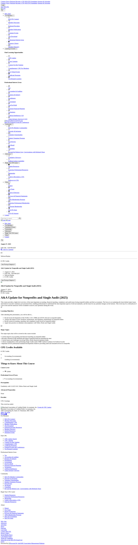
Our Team (11, 189)
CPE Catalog (12, 58)
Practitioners (12, 98)
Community (8, 124)
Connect (3, 1)
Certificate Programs (14, 75)
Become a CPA (20, 1)
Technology (11, 112)
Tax (9, 88)
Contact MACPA (6, 531)
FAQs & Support (13, 213)
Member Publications (14, 29)
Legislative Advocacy (14, 157)
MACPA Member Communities (17, 128)
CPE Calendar (9, 440)
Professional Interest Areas (16, 40)
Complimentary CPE (11, 422)
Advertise (3, 525)
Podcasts (12, 1)
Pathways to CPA (13, 180)
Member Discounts (14, 22)
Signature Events (13, 33)
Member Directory (13, 47)
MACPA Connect (13, 19)
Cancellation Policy (6, 536)
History (10, 186)
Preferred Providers (14, 26)
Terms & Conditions (7, 538)
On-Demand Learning (14, 79)
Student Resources (13, 166)
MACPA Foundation (31, 1)
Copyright (4, 530)
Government (12, 102)
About (7, 182)
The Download (12, 36)
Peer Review (12, 141)
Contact (7, 215)
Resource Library (13, 43)
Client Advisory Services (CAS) (17, 119)
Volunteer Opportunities (15, 135)
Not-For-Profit (12, 105)
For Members (9, 15)
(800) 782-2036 (5, 412)
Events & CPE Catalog (44, 407)
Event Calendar (12, 61)
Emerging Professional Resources (18, 170)
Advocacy (8, 154)
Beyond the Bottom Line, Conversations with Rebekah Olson (26, 152)
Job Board (11, 145)
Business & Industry (14, 95)
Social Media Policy (7, 535)
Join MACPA (5, 7)
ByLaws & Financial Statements (17, 196)
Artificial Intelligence (11, 469)
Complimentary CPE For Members (18, 68)
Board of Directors (13, 192)
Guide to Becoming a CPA (16, 177)
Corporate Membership (15, 206)
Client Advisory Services (12, 470)
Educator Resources (10, 502)
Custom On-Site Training (15, 65)
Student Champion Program (16, 138)
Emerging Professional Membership (18, 203)
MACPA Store (12, 210)
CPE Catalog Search (11, 439)
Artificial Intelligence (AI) (16, 115)
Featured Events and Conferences (14, 447)
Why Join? (8, 14)
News (8, 1)
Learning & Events (10, 48)
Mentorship (11, 173)
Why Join (3, 521)
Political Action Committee (16, 161)
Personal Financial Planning (16, 108)
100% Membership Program (16, 199)
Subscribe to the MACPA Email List (11, 540)
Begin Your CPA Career (11, 163)
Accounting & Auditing (15, 91)
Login (3, 5)
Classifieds (11, 148)
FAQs (2, 541)
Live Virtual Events (14, 72)
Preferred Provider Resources (13, 427)
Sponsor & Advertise (44, 1)
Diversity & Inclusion (14, 131)
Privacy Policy (5, 533)
